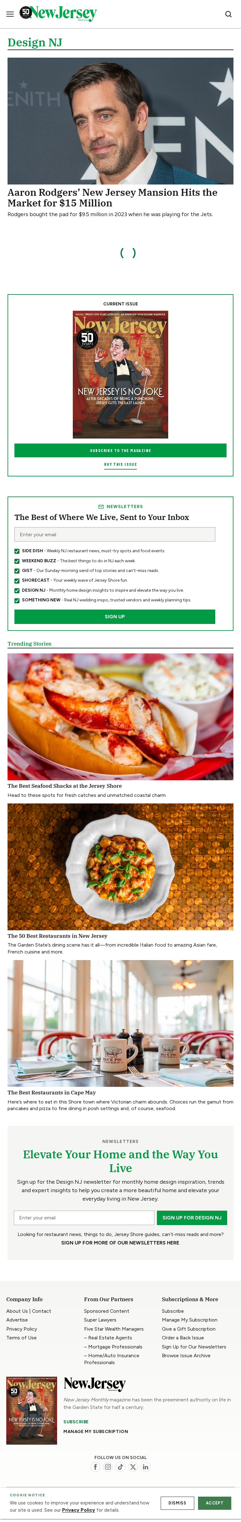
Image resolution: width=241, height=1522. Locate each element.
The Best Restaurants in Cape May (52, 1092)
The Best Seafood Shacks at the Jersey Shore (65, 785)
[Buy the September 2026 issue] (120, 374)
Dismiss (177, 1503)
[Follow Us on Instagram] (108, 1467)
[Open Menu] (10, 14)
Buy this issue (120, 464)
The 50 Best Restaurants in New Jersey (58, 935)
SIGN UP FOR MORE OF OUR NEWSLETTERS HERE (120, 1243)
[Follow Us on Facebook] (95, 1467)
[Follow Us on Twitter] (133, 1467)
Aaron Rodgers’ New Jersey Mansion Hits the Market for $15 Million (112, 197)
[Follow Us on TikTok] (120, 1467)
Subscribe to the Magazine (120, 450)
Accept (215, 1503)
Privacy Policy (78, 1510)
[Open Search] (228, 14)
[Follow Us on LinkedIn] (146, 1467)
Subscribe (76, 1421)
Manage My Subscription (95, 1431)
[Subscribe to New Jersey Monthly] (31, 1411)
